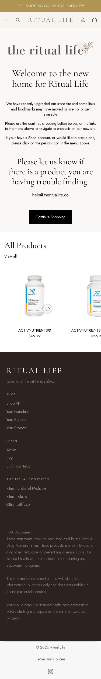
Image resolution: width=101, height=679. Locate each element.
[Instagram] (50, 671)
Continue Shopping (50, 217)
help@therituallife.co (50, 195)
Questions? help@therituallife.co (30, 381)
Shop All (13, 403)
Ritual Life (34, 371)
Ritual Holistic (16, 496)
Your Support (16, 419)
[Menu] (6, 20)
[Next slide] (91, 304)
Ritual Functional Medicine (26, 488)
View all (10, 256)
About (11, 450)
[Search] (18, 20)
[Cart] (94, 20)
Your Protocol (16, 428)
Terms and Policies (50, 659)
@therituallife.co (18, 504)
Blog (9, 458)
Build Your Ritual (18, 466)
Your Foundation (18, 411)
